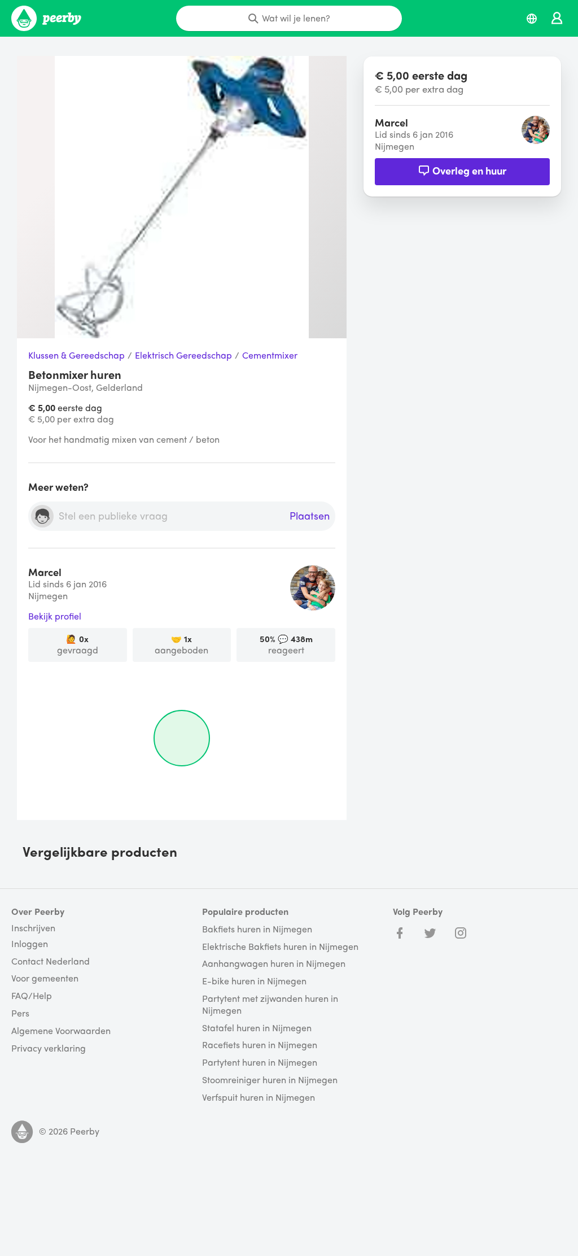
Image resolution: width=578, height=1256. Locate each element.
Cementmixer (269, 355)
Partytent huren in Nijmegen (259, 1063)
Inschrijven (33, 927)
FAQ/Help (31, 996)
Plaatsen (310, 516)
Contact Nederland (50, 961)
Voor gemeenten (44, 978)
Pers (20, 1013)
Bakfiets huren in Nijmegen (257, 929)
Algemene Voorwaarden (61, 1031)
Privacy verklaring (48, 1048)
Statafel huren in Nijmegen (257, 1028)
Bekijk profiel (54, 616)
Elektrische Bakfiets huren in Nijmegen (280, 947)
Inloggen (29, 944)
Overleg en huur (469, 170)
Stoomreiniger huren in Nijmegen (270, 1080)
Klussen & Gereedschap (76, 355)
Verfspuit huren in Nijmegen (258, 1098)
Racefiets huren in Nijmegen (259, 1045)
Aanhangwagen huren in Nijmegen (273, 964)
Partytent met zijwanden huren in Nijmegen (270, 1005)
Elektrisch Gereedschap (183, 355)
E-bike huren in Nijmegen (254, 981)
